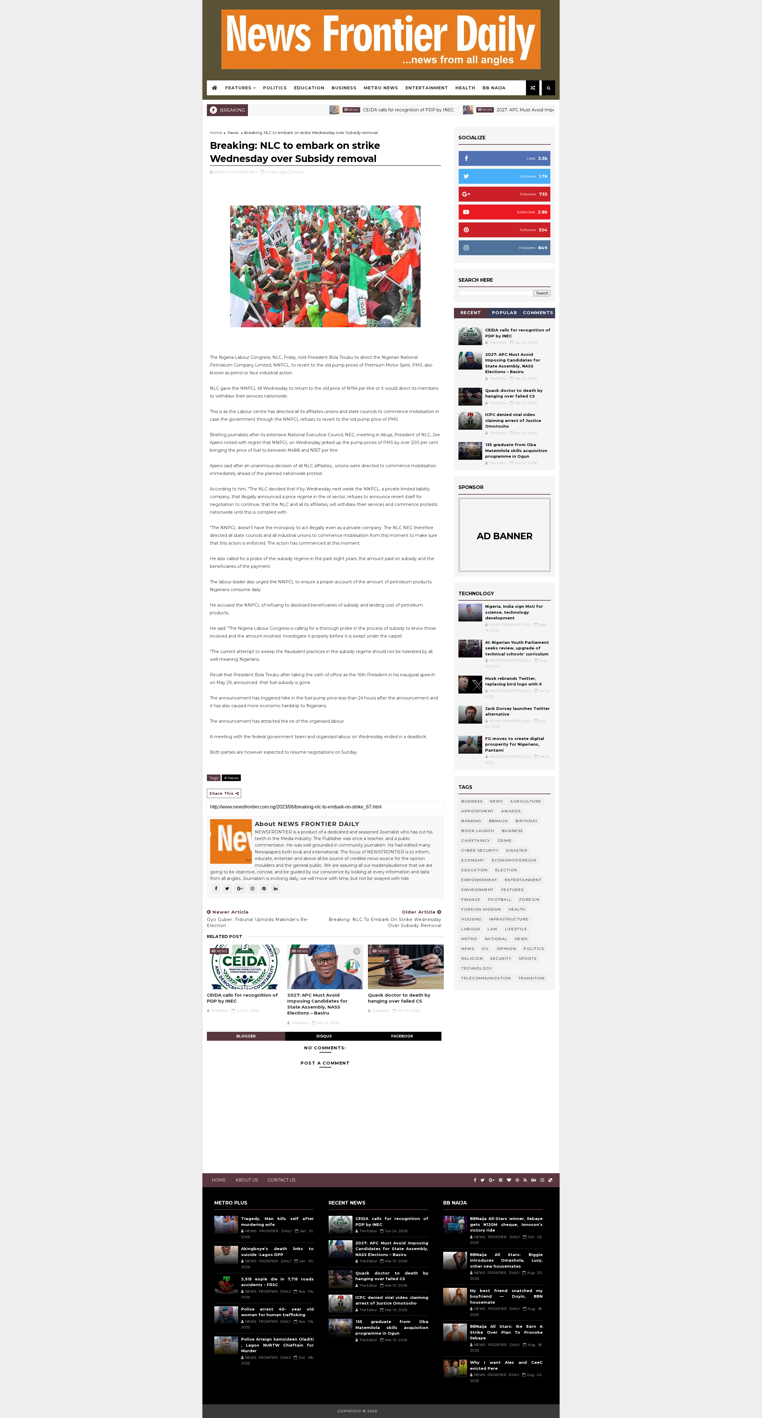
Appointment (477, 811)
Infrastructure (509, 919)
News (306, 110)
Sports (527, 958)
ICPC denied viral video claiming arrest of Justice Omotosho (513, 420)
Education (309, 88)
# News (231, 777)
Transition (532, 978)
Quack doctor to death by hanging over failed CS (399, 998)
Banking (471, 821)
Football (500, 899)
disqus (324, 1036)
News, (299, 171)
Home (216, 132)
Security (500, 958)
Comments (538, 312)
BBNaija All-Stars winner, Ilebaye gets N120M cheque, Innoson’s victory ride (506, 1224)
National (496, 938)
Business (344, 88)
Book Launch (477, 830)
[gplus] (492, 1180)
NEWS (467, 948)
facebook (402, 1036)
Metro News (381, 88)
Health (465, 88)
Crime (505, 840)
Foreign (529, 899)
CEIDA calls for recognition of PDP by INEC (361, 110)
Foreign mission (481, 909)
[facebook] (475, 1180)
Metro (469, 938)
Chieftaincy (475, 840)
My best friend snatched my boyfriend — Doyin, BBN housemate (506, 1296)
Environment (477, 889)
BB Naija (494, 88)
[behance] (534, 1180)
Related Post (224, 936)
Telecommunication (486, 978)
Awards (511, 811)
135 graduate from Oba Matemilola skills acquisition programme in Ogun (516, 450)
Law (493, 929)
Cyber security (480, 850)
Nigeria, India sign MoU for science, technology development (514, 612)
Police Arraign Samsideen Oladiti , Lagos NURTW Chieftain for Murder (277, 1345)
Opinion (506, 948)
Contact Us (282, 1180)
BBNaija (498, 821)
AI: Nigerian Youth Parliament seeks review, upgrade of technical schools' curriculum (517, 648)
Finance (471, 899)
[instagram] (542, 1180)
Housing (471, 919)
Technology (476, 968)
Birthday (527, 821)
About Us (246, 1180)
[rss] (525, 1180)
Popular (504, 312)
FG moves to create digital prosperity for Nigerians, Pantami (514, 744)
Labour (470, 929)
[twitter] (482, 1180)
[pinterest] (500, 1180)
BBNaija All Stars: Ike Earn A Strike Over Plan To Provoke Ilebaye (506, 1332)
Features (238, 88)
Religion (472, 958)
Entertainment (426, 88)
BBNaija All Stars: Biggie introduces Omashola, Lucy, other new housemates (506, 1260)
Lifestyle (516, 929)
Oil (485, 948)
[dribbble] (517, 1180)
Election (506, 870)
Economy (472, 860)
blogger (246, 1036)
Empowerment (479, 880)
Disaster (516, 850)
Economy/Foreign (514, 860)
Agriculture (525, 801)
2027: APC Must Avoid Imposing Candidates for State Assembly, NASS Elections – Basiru (541, 110)
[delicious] (550, 1180)
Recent (470, 312)
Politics (275, 88)
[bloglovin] (509, 1180)
